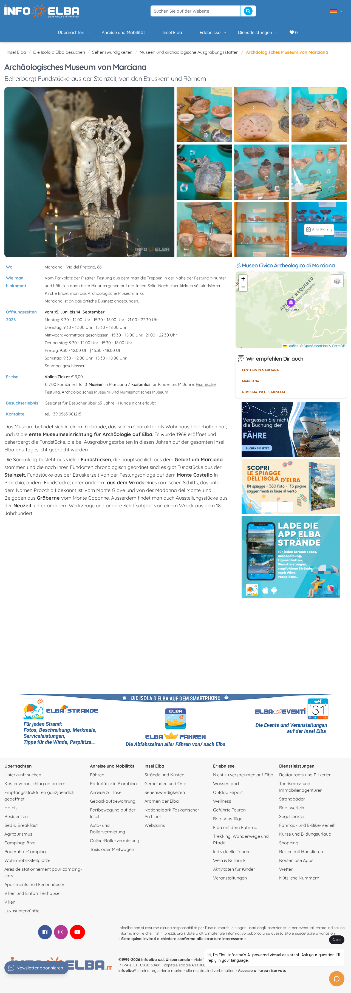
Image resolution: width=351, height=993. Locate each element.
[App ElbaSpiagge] (291, 557)
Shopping (288, 842)
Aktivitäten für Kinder (234, 869)
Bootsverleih (291, 807)
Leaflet (292, 346)
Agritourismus (18, 834)
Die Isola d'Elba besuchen (59, 52)
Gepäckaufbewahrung (112, 801)
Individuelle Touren (232, 851)
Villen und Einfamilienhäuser (32, 893)
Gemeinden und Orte (165, 783)
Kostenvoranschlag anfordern (34, 783)
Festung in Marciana (260, 370)
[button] (291, 304)
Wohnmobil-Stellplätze (27, 860)
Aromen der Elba (162, 801)
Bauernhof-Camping (25, 851)
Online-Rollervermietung (114, 840)
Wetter (286, 869)
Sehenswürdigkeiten (112, 52)
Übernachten (71, 32)
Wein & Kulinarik (229, 860)
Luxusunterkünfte (21, 910)
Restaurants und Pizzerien (305, 774)
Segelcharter (292, 816)
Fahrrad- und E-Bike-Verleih (307, 825)
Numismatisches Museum (144, 392)
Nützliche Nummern (299, 878)
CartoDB (338, 346)
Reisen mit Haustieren (301, 851)
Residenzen (16, 816)
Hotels (11, 807)
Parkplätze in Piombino (113, 783)
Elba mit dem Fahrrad (235, 827)
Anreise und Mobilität (123, 32)
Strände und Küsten (164, 774)
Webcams (155, 825)
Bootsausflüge (227, 818)
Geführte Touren (229, 810)
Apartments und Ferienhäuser (34, 884)
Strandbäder (292, 799)
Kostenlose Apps (296, 860)
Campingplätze (19, 842)
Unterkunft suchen (22, 774)
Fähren (97, 774)
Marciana (250, 381)
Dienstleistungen (255, 32)
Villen (9, 902)
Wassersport (226, 783)
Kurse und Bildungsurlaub (305, 834)
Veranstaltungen (230, 878)
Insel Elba (172, 32)
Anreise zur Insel (106, 792)
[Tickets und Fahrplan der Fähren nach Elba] (291, 429)
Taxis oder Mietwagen (112, 849)
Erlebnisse (210, 32)
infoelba (126, 970)
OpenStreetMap (316, 346)
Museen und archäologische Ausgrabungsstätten (189, 52)
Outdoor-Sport (228, 792)
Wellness (222, 801)
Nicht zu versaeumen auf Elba (243, 774)
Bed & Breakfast (21, 825)
